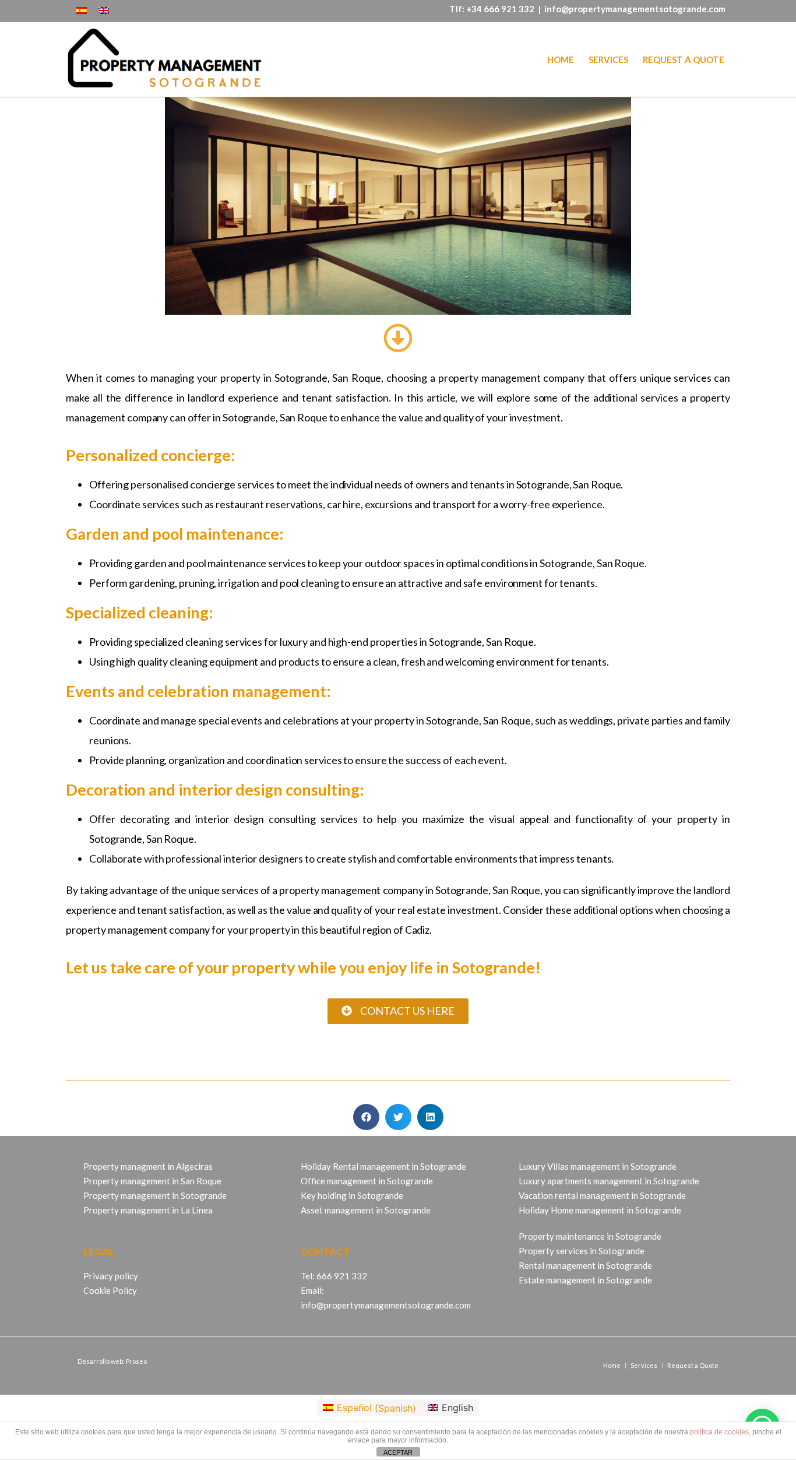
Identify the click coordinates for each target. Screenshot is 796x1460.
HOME (560, 59)
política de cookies (719, 1432)
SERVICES (608, 59)
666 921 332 (509, 8)
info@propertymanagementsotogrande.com (634, 8)
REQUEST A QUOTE (683, 59)
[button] (366, 1117)
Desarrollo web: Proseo (112, 1361)
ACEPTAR (398, 1452)
